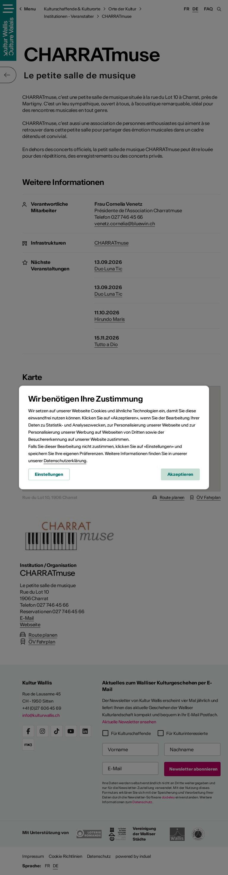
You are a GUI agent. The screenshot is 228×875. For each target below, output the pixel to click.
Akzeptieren (180, 474)
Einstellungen (49, 474)
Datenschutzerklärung (65, 460)
